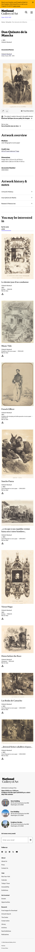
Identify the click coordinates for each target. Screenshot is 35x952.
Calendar (4, 880)
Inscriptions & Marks (8, 198)
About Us (4, 861)
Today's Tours (5, 883)
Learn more (16, 6)
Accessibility (5, 887)
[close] (33, 2)
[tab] (6, 228)
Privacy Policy (4, 948)
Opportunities (5, 902)
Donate (3, 898)
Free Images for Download (9, 910)
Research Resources (8, 203)
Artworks (8, 22)
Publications (5, 934)
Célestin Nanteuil (6, 54)
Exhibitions (4, 890)
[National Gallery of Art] (17, 780)
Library (3, 924)
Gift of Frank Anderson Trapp (10, 151)
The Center (4, 917)
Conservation (5, 921)
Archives (4, 927)
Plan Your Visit (5, 876)
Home (3, 22)
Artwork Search (6, 914)
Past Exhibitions (6, 931)
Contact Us (4, 868)
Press (3, 865)
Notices (3, 945)
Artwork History (7, 192)
